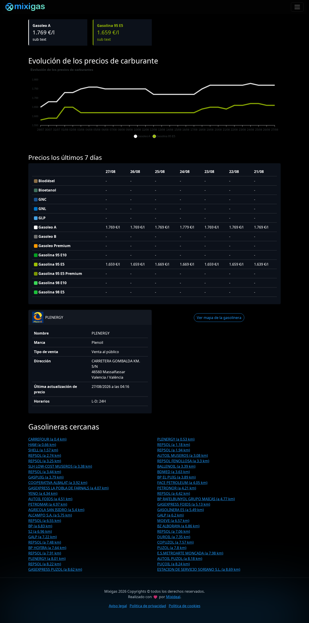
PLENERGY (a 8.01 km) (47, 558)
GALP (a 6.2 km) (170, 515)
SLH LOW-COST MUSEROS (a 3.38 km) (60, 466)
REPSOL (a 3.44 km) (44, 471)
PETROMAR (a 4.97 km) (47, 504)
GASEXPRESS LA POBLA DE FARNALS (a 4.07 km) (68, 488)
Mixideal (173, 596)
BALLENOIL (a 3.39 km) (176, 466)
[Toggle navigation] (297, 7)
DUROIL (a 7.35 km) (173, 536)
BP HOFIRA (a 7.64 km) (47, 547)
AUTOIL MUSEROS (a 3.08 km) (182, 455)
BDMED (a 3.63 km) (173, 471)
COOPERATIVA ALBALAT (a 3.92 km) (57, 482)
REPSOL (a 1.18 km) (173, 444)
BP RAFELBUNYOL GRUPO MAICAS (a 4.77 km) (196, 498)
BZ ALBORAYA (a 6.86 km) (178, 526)
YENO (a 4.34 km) (42, 493)
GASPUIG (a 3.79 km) (46, 477)
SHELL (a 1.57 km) (43, 450)
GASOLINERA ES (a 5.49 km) (180, 509)
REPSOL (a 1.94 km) (173, 450)
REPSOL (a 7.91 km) (44, 553)
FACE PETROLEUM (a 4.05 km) (182, 482)
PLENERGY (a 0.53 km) (176, 439)
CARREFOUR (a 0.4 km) (47, 439)
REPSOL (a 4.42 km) (173, 493)
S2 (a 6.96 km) (40, 531)
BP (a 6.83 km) (40, 526)
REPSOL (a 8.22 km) (44, 564)
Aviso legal (118, 605)
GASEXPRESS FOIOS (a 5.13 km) (183, 504)
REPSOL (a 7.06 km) (173, 531)
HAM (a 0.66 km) (42, 444)
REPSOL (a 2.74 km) (44, 455)
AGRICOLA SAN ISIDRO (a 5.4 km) (56, 509)
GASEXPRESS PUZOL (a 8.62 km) (55, 569)
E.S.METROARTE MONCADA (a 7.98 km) (190, 553)
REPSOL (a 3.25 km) (44, 460)
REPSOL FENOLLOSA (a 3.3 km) (183, 460)
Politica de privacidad (148, 605)
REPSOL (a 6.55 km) (44, 520)
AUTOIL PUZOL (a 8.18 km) (179, 558)
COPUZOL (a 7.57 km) (175, 542)
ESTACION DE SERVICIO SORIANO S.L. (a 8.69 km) (198, 569)
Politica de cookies (184, 605)
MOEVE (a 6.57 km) (173, 520)
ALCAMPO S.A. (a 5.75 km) (50, 515)
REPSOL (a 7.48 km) (44, 542)
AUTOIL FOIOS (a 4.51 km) (50, 498)
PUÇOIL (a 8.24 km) (173, 564)
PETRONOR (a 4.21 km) (176, 488)
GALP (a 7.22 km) (42, 536)
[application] (154, 103)
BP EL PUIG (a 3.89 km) (176, 477)
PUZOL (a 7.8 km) (171, 547)
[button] (142, 136)
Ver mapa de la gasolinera (219, 317)
